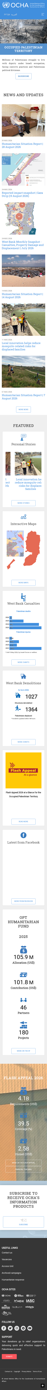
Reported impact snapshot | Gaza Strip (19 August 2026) (22, 194)
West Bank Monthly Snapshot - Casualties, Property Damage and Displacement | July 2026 (23, 245)
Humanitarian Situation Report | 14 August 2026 (22, 295)
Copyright (17, 1371)
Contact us (7, 1252)
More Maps (23, 583)
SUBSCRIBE (23, 1225)
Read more (23, 120)
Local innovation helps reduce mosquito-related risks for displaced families (21, 346)
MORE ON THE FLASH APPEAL (23, 1163)
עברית (7, 14)
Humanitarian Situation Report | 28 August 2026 (22, 145)
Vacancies (7, 1259)
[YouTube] (29, 1328)
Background (23, 76)
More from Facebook (23, 901)
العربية (14, 14)
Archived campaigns (11, 1273)
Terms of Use (37, 1371)
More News (23, 409)
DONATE (9, 1357)
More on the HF (23, 1051)
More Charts (23, 662)
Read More (23, 822)
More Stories (24, 503)
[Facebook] (3, 1328)
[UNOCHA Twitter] (10, 1328)
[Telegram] (23, 1328)
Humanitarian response (13, 1279)
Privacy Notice (26, 1371)
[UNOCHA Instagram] (16, 1328)
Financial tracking (23, 1169)
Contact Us (8, 1371)
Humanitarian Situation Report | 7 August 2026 (23, 396)
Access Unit (7, 1266)
